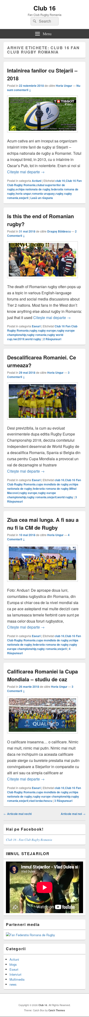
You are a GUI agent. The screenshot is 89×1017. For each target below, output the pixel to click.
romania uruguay (43, 193)
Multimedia (16, 979)
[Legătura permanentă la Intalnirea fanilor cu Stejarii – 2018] (42, 134)
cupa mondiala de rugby (52, 484)
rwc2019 (18, 339)
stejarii (23, 198)
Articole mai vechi (18, 814)
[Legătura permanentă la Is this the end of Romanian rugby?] (42, 280)
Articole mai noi (73, 814)
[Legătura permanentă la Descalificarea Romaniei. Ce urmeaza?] (42, 422)
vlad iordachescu (40, 801)
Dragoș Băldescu (59, 231)
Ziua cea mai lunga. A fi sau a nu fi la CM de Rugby (43, 523)
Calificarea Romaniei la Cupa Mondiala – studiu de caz (42, 675)
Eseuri (36, 326)
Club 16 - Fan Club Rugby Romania (29, 840)
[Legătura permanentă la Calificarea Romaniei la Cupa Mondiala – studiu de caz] (42, 735)
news (13, 984)
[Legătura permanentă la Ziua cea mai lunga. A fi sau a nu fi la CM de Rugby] (42, 584)
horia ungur (23, 193)
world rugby (33, 339)
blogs (13, 964)
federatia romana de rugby (51, 488)
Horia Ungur (64, 85)
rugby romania (37, 335)
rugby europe (47, 330)
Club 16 (44, 8)
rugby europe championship (51, 796)
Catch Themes (56, 1010)
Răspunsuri (52, 339)
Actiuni (36, 181)
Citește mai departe (26, 171)
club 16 (60, 181)
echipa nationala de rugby (33, 189)
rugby (59, 193)
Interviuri (15, 974)
